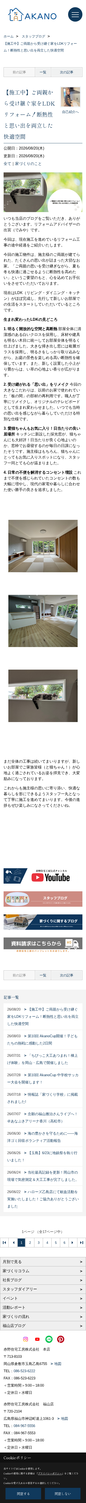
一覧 (43, 72)
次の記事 (66, 72)
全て (7, 164)
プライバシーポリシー (50, 1473)
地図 (57, 1364)
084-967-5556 (24, 1426)
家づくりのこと (28, 164)
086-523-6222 (24, 1371)
